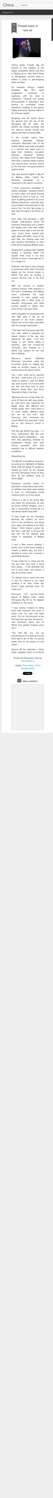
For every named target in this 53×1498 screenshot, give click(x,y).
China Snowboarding (31, 667)
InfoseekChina (27, 660)
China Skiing (28, 665)
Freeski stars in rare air (28, 28)
